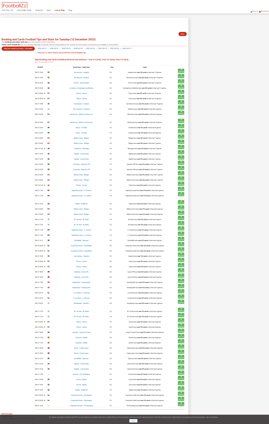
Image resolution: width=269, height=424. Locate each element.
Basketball (264, 11)
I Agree (133, 421)
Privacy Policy (123, 417)
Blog (70, 10)
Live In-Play (60, 10)
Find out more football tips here (18, 48)
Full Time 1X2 (7, 10)
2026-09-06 (114, 48)
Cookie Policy (111, 417)
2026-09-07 (126, 48)
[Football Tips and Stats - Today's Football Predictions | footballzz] (14, 5)
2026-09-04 (90, 48)
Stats (49, 10)
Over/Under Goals (24, 10)
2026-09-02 (66, 48)
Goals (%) (39, 10)
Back (182, 34)
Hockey (255, 11)
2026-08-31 (42, 48)
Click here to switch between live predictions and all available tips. (61, 53)
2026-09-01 (54, 48)
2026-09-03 (78, 48)
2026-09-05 (102, 48)
